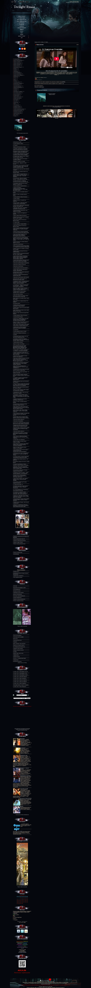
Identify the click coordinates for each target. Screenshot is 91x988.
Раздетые (15, 641)
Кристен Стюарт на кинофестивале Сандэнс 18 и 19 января (19, 448)
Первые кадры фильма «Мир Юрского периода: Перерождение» (20, 270)
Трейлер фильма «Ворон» (18, 342)
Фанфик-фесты (16, 571)
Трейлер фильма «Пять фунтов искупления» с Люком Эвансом (19, 305)
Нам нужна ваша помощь (18, 294)
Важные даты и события (18, 75)
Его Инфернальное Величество (19, 646)
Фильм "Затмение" (17, 64)
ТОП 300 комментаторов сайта (22, 133)
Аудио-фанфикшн (17, 72)
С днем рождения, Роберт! (18, 143)
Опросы (15, 80)
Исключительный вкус (18, 661)
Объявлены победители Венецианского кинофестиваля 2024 (20, 275)
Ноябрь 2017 (22, 895)
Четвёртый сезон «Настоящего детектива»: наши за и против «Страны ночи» (21, 370)
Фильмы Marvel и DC (17, 96)
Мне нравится (39, 79)
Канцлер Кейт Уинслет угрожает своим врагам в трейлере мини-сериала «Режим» (21, 417)
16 (22, 900)
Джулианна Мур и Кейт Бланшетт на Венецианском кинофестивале (20, 279)
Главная (67, 2)
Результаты (19, 921)
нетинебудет (20, 952)
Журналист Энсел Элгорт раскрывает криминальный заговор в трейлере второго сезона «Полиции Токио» (21, 467)
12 (27, 899)
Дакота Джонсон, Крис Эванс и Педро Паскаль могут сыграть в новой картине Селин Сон (20, 411)
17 (23, 900)
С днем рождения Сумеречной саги (20, 185)
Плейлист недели (17, 106)
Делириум (15, 88)
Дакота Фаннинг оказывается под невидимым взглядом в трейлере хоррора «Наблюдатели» (20, 367)
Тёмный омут (16, 659)
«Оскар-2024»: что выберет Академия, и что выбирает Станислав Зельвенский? (20, 350)
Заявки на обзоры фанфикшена (19, 599)
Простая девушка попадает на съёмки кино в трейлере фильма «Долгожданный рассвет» (21, 414)
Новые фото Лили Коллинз (18, 244)
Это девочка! (16, 329)
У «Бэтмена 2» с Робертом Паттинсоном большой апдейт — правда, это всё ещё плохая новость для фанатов (20, 285)
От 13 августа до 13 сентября (56, 71)
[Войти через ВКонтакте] (20, 49)
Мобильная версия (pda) (45, 984)
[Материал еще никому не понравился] (36, 79)
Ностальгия (16, 99)
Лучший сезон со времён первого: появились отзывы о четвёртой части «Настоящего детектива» (20, 476)
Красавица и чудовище (18, 91)
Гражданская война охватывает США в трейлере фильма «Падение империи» (20, 425)
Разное (15, 115)
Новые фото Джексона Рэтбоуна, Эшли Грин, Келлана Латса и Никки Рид (20, 296)
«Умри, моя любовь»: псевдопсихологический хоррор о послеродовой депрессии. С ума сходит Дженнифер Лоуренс (20, 189)
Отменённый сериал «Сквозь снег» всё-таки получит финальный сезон (20, 337)
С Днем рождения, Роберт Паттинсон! (20, 196)
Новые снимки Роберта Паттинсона (20, 215)
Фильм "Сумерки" (17, 61)
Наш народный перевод (18, 577)
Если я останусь (17, 94)
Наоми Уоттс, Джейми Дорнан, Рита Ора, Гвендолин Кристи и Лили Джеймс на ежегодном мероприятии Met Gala (20, 319)
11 (25, 899)
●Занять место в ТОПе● (22, 662)
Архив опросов (24, 921)
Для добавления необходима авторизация (22, 728)
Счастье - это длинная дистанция (20, 658)
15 (20, 900)
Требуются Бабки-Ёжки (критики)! (20, 540)
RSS (78, 2)
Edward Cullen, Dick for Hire (18, 653)
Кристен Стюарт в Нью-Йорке (19, 343)
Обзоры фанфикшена (17, 597)
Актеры (15, 68)
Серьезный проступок (18, 640)
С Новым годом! (16, 222)
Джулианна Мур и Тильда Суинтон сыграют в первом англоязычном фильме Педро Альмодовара (21, 428)
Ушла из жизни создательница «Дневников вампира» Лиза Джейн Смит (21, 206)
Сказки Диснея (16, 95)
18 (25, 900)
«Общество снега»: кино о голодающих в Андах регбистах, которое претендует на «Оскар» (20, 454)
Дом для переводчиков (18, 594)
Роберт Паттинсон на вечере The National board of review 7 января (21, 217)
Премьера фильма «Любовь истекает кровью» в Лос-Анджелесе (20, 356)
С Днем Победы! (17, 198)
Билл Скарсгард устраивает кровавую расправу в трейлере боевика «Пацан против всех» (21, 375)
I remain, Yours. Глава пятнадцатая (19, 683)
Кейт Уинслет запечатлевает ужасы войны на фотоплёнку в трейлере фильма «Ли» (21, 325)
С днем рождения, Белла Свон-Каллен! (21, 267)
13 (17, 900)
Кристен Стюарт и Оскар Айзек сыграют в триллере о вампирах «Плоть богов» (21, 322)
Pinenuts (45, 77)
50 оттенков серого (17, 92)
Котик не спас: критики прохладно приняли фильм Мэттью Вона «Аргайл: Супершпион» (21, 423)
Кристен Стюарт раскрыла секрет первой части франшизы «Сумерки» (21, 390)
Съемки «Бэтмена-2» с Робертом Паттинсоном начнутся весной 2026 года (20, 181)
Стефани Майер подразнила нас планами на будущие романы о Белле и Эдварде (21, 154)
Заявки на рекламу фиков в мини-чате (22, 729)
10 (23, 899)
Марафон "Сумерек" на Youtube (19, 161)
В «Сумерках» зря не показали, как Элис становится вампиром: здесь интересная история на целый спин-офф (20, 166)
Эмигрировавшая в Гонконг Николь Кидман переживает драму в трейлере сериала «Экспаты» (21, 499)
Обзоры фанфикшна (17, 73)
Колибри (15, 651)
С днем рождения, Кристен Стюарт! (20, 331)
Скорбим (15, 334)
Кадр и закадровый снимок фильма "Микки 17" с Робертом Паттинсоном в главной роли (21, 246)
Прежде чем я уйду (17, 98)
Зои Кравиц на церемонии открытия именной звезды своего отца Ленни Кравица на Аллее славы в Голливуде (21, 339)
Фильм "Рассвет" (17, 65)
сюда (63, 83)
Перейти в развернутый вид (22, 730)
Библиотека (16, 76)
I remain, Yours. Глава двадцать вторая (20, 674)
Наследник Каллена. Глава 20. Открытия (20, 684)
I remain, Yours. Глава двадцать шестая (20, 671)
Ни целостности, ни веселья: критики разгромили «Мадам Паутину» (20, 404)
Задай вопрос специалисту (18, 575)
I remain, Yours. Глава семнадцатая (19, 678)
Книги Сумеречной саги (18, 60)
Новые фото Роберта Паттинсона (20, 264)
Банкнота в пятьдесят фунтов (19, 645)
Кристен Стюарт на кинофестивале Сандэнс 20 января (19, 442)
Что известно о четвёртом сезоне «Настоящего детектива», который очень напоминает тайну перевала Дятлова (20, 493)
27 (17, 903)
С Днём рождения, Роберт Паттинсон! (20, 315)
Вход (75, 2)
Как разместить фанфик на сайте (20, 587)
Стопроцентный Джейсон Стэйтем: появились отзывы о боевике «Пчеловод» (20, 464)
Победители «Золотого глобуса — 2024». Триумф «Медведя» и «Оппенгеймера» (20, 473)
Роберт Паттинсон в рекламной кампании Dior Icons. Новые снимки (21, 254)
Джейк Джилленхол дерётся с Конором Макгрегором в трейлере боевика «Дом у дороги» (20, 433)
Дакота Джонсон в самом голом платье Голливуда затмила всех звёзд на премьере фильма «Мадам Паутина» (21, 407)
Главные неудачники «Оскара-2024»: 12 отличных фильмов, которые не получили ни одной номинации (21, 353)
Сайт (15, 79)
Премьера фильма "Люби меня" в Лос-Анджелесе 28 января (20, 211)
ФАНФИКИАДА (16, 554)
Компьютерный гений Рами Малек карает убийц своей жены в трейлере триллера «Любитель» (21, 229)
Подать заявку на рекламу (22, 626)
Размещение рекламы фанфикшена (22, 814)
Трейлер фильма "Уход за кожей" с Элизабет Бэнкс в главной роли (19, 292)
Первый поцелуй (17, 656)
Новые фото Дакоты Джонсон (19, 419)
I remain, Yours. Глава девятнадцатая (20, 676)
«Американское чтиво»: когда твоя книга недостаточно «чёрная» (20, 393)
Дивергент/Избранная (18, 87)
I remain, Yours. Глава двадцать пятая (20, 673)
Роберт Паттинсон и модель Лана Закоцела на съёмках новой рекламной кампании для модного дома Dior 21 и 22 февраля (21, 384)
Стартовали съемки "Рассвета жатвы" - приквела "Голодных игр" (20, 184)
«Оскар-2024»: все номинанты (19, 439)
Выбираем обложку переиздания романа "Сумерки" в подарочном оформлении (20, 151)
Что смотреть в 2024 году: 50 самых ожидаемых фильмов (20, 482)
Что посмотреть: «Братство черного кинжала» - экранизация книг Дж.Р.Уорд (20, 179)
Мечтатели (15, 638)
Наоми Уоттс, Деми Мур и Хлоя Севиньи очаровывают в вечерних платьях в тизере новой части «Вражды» (21, 496)
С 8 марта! (15, 145)
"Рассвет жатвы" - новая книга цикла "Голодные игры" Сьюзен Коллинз (20, 203)
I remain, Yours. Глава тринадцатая (19, 686)
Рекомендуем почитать (18, 110)
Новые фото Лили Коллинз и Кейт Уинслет (21, 277)
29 (20, 903)
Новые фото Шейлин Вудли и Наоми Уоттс (21, 262)
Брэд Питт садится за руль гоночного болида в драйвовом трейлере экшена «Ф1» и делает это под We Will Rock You (21, 289)
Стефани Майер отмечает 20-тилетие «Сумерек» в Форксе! (20, 159)
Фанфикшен (16, 71)
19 (27, 900)
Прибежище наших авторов (19, 592)
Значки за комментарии (18, 552)
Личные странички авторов (18, 600)
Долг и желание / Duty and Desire (19, 643)
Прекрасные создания (18, 83)
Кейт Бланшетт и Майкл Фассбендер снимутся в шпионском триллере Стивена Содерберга (20, 437)
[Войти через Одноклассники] (25, 49)
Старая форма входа (22, 51)
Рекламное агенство (17, 111)
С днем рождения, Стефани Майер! (20, 223)
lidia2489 (24, 952)
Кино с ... (15, 103)
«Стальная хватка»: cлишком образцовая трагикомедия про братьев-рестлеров (21, 457)
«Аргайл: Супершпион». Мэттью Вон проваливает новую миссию (20, 399)
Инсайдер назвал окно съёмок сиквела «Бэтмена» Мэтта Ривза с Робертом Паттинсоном (20, 487)
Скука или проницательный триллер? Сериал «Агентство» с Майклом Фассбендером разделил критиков (20, 235)
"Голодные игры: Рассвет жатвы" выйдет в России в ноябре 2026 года (21, 157)
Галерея (15, 69)
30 (22, 903)
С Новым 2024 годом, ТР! (18, 484)
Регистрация (71, 2)
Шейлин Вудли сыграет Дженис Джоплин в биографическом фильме (21, 272)
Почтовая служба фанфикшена (19, 595)
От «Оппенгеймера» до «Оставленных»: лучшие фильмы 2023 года (20, 490)
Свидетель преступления (18, 648)
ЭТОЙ (28, 825)
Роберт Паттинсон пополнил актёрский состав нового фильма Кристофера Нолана (21, 232)
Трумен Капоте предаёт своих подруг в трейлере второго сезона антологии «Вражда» (20, 479)
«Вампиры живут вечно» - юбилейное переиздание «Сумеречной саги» (20, 208)
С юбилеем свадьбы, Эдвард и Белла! (52, 94)
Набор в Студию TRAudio (18, 542)
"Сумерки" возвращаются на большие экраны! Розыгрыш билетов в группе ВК (20, 149)
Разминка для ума (17, 107)
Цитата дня (16, 102)
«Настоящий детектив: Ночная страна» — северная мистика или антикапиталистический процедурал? (21, 450)
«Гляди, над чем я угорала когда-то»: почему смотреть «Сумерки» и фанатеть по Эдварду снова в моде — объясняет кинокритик (21, 175)
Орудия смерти (16, 84)
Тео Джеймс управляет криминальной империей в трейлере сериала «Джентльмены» (20, 378)
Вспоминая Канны (17, 303)
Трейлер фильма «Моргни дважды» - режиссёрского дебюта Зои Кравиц (20, 327)
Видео (15, 77)
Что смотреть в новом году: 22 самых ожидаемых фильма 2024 (20, 470)
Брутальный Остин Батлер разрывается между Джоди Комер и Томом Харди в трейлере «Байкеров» (20, 363)
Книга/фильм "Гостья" (18, 67)
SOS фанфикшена (17, 589)
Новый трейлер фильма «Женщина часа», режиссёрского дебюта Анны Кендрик (21, 261)
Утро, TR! (15, 100)
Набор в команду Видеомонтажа (19, 543)
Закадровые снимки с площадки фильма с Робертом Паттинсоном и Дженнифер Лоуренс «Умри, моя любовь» (21, 282)
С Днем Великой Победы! (18, 316)
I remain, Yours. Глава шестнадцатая (20, 679)
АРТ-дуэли (16, 114)
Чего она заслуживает (18, 635)
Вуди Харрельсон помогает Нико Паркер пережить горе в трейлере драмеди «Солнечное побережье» (20, 444)
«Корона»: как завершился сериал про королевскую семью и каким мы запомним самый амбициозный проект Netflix (21, 505)
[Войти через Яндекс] (22, 49)
